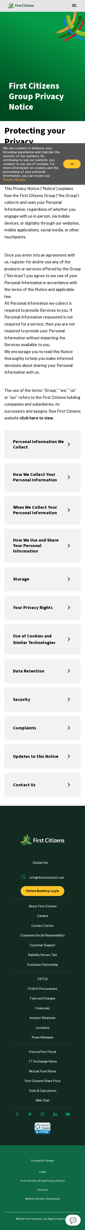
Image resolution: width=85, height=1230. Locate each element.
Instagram (42, 1114)
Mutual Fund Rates (42, 1071)
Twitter (30, 1114)
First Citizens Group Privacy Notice (42, 1180)
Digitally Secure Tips (42, 955)
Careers (42, 916)
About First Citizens (43, 906)
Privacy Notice (14, 179)
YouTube (67, 1114)
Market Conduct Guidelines (42, 1198)
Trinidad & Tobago (42, 1160)
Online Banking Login (42, 891)
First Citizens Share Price (42, 1081)
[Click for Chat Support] (73, 1221)
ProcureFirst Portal (42, 1052)
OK (72, 163)
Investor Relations (42, 1018)
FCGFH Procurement (43, 989)
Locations (42, 1027)
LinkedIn (55, 1114)
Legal (42, 1171)
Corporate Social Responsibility (42, 935)
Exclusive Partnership (42, 964)
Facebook (17, 1114)
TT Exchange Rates (42, 1061)
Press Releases (42, 1037)
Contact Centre (42, 925)
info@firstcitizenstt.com (47, 877)
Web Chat (42, 1100)
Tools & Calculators (42, 1091)
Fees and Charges (42, 998)
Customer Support (42, 945)
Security (42, 1189)
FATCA (42, 979)
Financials (42, 1008)
